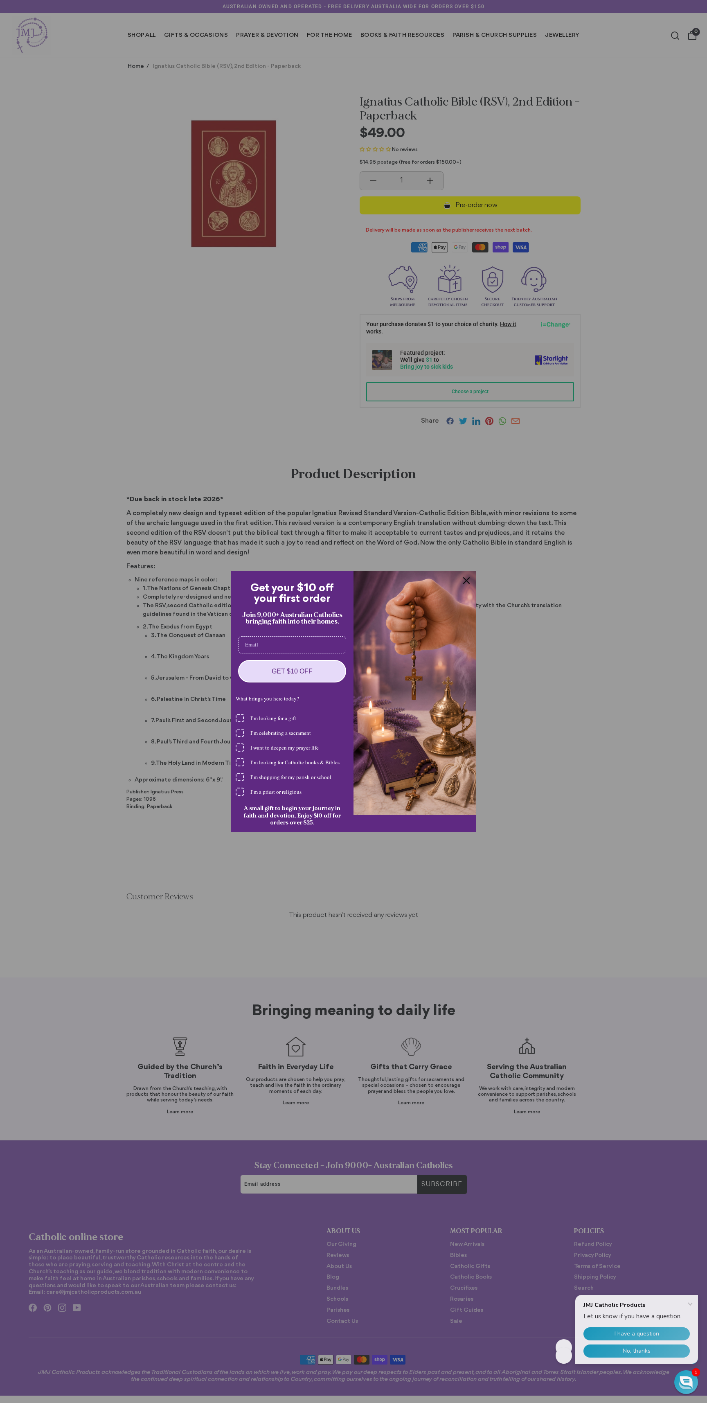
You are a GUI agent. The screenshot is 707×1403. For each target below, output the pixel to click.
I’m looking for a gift (273, 718)
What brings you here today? (267, 698)
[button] (686, 1382)
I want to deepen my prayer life (284, 747)
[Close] (466, 580)
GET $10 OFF (292, 671)
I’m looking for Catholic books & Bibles (295, 762)
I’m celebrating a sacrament (280, 732)
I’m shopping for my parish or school (290, 777)
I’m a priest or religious (276, 791)
